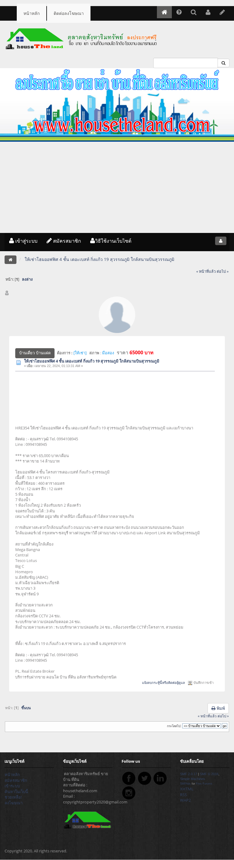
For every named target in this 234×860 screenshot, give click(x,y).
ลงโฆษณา (14, 803)
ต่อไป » (223, 271)
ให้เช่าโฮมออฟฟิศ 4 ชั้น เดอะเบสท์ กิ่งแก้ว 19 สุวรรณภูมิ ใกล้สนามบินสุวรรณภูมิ (91, 361)
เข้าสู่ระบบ (25, 241)
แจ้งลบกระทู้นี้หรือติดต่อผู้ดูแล (163, 683)
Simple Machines (192, 779)
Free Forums (204, 783)
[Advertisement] (117, 187)
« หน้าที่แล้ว (206, 271)
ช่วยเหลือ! (13, 797)
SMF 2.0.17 (188, 774)
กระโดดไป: (174, 726)
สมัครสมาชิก (66, 241)
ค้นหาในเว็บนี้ (16, 791)
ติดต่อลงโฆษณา (69, 13)
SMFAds (185, 783)
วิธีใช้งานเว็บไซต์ (113, 241)
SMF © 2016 (209, 774)
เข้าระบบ (12, 786)
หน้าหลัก (31, 13)
